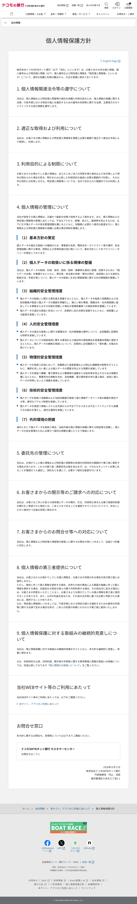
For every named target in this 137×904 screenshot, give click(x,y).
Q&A (45, 880)
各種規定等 (94, 884)
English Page (110, 61)
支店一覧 (86, 862)
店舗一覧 (76, 5)
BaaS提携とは (79, 880)
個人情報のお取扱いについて (64, 665)
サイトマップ (88, 888)
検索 (106, 7)
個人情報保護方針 (75, 884)
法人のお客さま (93, 5)
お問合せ (33, 880)
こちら (36, 754)
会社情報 (61, 5)
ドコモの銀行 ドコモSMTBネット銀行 (23, 5)
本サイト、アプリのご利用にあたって (39, 704)
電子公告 (40, 884)
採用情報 (59, 880)
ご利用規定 (56, 884)
